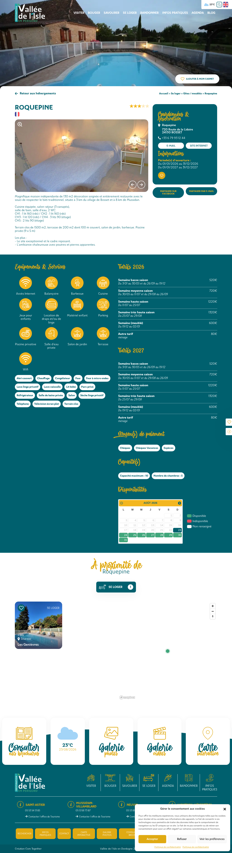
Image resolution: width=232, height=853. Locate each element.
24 (125, 535)
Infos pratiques (175, 13)
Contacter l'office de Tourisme (44, 816)
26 (143, 535)
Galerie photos (107, 833)
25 (134, 535)
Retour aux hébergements (38, 93)
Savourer (111, 13)
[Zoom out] (212, 611)
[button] (225, 809)
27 (152, 535)
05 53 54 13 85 (32, 810)
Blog (211, 13)
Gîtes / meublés (192, 93)
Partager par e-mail (201, 191)
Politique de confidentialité (167, 847)
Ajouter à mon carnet (200, 78)
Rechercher (24, 833)
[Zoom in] (212, 606)
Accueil (163, 93)
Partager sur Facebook (168, 192)
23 (179, 530)
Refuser (182, 839)
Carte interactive (83, 833)
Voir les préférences (212, 839)
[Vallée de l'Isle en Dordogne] (30, 12)
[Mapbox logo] (127, 697)
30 (179, 535)
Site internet (199, 145)
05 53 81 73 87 (83, 810)
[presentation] (132, 185)
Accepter (152, 839)
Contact (64, 833)
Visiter (79, 13)
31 (125, 539)
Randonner (149, 13)
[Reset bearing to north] (212, 616)
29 (170, 535)
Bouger (94, 13)
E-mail (171, 145)
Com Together (33, 848)
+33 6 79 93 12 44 (173, 138)
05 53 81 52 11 (133, 810)
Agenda (198, 13)
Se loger (130, 13)
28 (161, 535)
